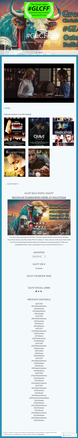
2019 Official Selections (39, 361)
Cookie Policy (40, 434)
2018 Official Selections (39, 346)
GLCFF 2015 (39, 303)
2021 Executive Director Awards (39, 398)
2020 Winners (39, 380)
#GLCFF (39, 35)
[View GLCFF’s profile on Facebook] (36, 291)
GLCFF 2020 (39, 373)
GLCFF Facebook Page (39, 276)
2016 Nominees (39, 321)
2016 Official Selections (39, 318)
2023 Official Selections (39, 418)
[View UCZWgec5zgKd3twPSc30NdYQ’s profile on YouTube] (41, 291)
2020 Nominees (39, 378)
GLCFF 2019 (39, 358)
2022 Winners (39, 410)
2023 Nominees (39, 420)
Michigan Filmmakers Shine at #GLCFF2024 (39, 197)
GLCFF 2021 (39, 385)
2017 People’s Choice (39, 338)
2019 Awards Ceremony (39, 368)
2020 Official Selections (39, 375)
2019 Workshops (39, 370)
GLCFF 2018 (39, 343)
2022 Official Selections (39, 405)
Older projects (13, 184)
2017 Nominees (39, 333)
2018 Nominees (39, 348)
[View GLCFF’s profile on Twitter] (38, 291)
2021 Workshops (39, 403)
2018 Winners (39, 353)
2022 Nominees (39, 408)
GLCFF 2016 (39, 316)
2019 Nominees (39, 363)
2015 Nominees (39, 308)
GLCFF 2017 (39, 328)
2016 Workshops (39, 326)
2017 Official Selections (39, 331)
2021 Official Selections (39, 388)
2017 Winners (39, 336)
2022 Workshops (39, 415)
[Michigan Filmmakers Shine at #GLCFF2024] (39, 235)
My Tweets (39, 268)
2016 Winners (39, 323)
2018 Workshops (39, 355)
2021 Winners (39, 393)
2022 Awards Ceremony (39, 413)
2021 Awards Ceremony (39, 395)
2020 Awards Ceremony (39, 383)
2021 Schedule (39, 400)
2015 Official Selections (39, 306)
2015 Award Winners (39, 311)
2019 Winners (39, 365)
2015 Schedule (39, 313)
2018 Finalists (39, 351)
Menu (40, 52)
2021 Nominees (39, 390)
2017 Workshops (39, 341)
